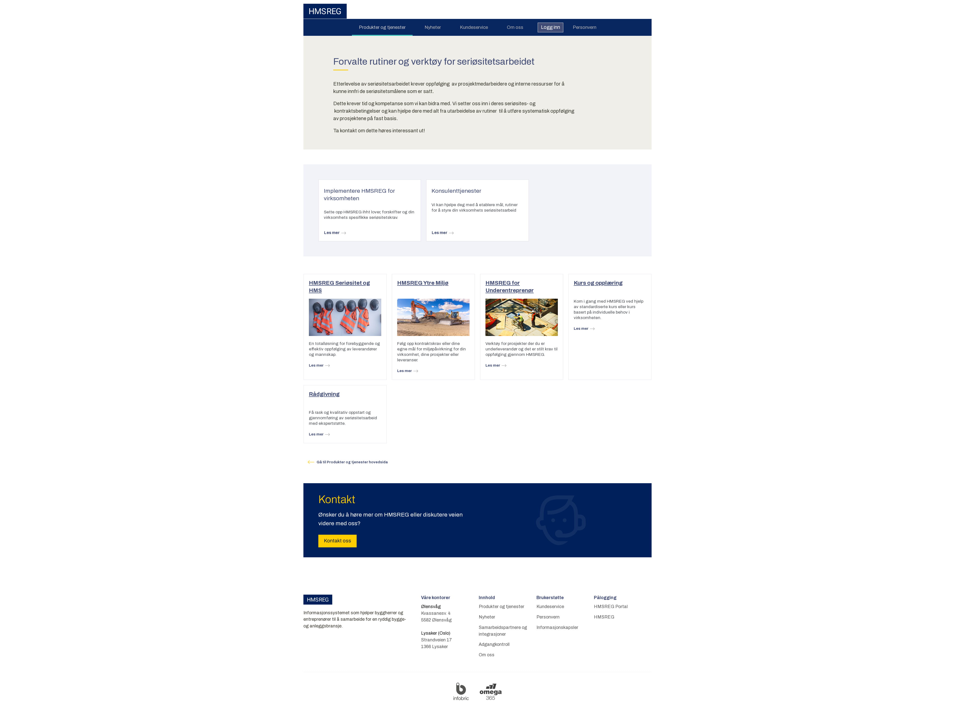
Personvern (584, 27)
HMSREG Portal (611, 606)
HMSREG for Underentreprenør (509, 286)
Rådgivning (324, 394)
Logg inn (550, 27)
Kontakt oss (337, 540)
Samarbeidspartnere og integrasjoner (503, 631)
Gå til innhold (477, 3)
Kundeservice (474, 27)
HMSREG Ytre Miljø (422, 283)
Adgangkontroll (494, 644)
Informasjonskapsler (557, 627)
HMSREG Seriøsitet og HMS (339, 286)
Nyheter (433, 27)
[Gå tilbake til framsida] (325, 11)
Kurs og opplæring (598, 283)
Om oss (515, 27)
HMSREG (604, 617)
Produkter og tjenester (382, 27)
